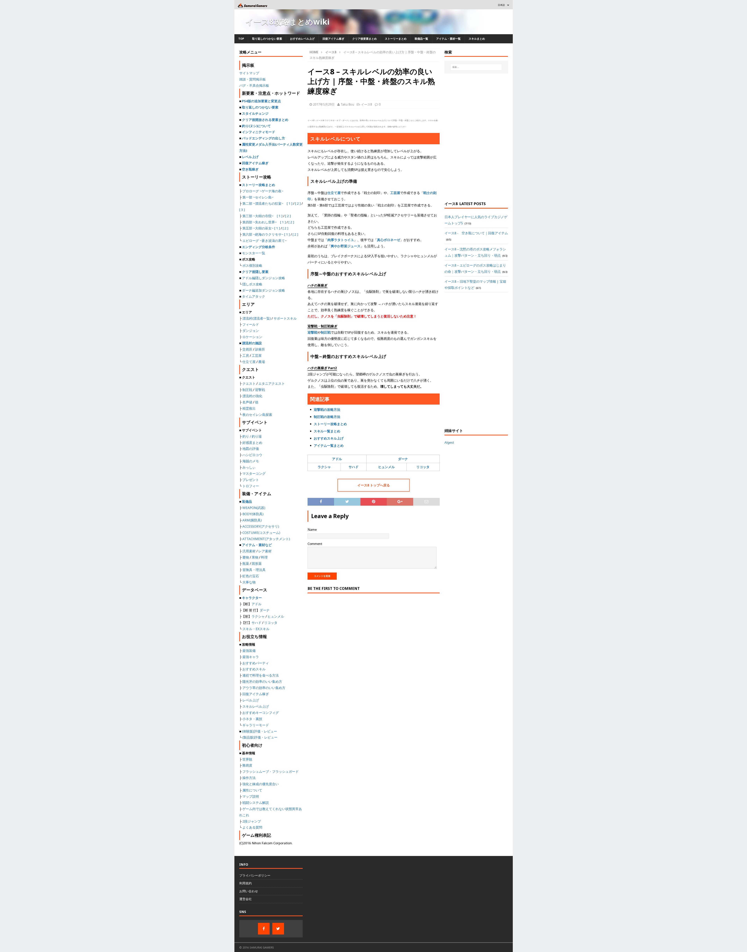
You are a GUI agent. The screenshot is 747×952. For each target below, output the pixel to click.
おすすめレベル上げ (302, 38)
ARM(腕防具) (252, 520)
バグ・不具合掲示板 (254, 85)
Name (312, 529)
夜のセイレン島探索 (257, 414)
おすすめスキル (254, 669)
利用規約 (245, 883)
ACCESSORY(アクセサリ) (260, 526)
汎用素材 (249, 551)
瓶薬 (245, 563)
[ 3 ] (242, 209)
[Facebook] (264, 929)
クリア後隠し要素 (255, 271)
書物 (245, 557)
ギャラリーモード (255, 725)
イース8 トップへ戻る (373, 485)
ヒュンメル (386, 467)
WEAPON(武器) (253, 507)
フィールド (250, 324)
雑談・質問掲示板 (252, 79)
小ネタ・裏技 (252, 719)
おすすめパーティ (255, 663)
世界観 (247, 759)
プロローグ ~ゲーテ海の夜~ (262, 191)
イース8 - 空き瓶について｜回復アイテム (476, 233)
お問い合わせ (248, 891)
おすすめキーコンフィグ (260, 712)
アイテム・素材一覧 (448, 38)
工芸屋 (395, 193)
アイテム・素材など (257, 545)
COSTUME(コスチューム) (261, 532)
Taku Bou (347, 104)
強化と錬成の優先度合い (260, 784)
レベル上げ (250, 157)
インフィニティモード (258, 132)
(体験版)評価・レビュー (259, 731)
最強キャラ (250, 657)
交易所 (247, 349)
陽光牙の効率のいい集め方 (262, 681)
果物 (255, 557)
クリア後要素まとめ (364, 38)
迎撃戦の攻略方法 (327, 409)
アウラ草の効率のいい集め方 (263, 687)
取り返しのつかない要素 (267, 38)
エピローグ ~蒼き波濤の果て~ (264, 240)
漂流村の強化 (252, 396)
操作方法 (249, 777)
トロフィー (250, 486)
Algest (449, 442)
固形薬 (257, 563)
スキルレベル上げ (255, 706)
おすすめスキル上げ (329, 438)
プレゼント (250, 479)
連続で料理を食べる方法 (260, 675)
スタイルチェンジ (255, 113)
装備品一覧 (421, 38)
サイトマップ (249, 73)
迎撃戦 (312, 332)
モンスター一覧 (253, 253)
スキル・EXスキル (255, 629)
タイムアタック (253, 296)
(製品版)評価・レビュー (259, 737)
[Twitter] (278, 929)
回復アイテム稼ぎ (333, 38)
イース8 (366, 104)
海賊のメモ (250, 461)
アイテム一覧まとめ (329, 445)
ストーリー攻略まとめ (330, 424)
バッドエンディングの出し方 (263, 138)
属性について (252, 790)
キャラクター (252, 597)
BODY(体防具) (252, 514)
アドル (337, 459)
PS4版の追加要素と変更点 (261, 101)
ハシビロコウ (252, 455)
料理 (264, 557)
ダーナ (403, 459)
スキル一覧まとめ (327, 431)
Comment (315, 543)
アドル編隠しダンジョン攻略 (263, 278)
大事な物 (249, 582)
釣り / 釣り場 (252, 436)
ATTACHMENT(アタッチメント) (266, 539)
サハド (354, 467)
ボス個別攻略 (252, 265)
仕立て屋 (334, 193)
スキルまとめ (477, 38)
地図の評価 (250, 448)
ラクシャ (324, 467)
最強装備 (249, 650)
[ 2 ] (298, 203)
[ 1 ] (289, 203)
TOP (241, 38)
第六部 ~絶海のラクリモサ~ (262, 234)
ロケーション (252, 337)
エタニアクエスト (271, 383)
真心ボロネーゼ (388, 240)
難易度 (247, 765)
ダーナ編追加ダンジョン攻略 (263, 290)
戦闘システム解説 (255, 802)
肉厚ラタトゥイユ (340, 240)
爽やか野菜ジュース (345, 246)
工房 (245, 355)
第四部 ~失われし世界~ (259, 222)
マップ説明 (250, 796)
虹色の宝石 (250, 576)
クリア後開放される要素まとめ (265, 119)
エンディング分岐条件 (258, 247)
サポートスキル (285, 318)
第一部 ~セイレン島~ (258, 197)
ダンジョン (250, 330)
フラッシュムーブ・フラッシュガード (270, 771)
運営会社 (245, 899)
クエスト (249, 383)
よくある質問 (252, 827)
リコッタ (423, 467)
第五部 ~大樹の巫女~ (258, 228)
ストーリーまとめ (396, 38)
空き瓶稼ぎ (250, 169)
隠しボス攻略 (252, 284)
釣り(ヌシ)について (256, 126)
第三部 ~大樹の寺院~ (258, 216)
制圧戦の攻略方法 (327, 416)
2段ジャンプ (251, 821)
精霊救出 (249, 408)
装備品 (247, 501)
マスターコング (254, 473)
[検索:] (476, 67)
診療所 (260, 349)
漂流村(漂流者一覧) (256, 318)
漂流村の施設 (252, 343)
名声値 (247, 402)
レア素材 (265, 551)
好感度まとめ (252, 442)
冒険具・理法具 (254, 569)
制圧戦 (326, 332)
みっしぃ (249, 467)
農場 (261, 361)
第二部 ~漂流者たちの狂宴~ (262, 203)
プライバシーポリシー (254, 875)
